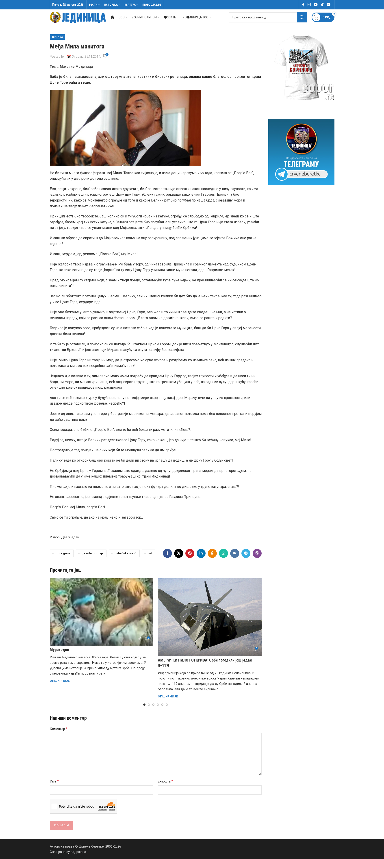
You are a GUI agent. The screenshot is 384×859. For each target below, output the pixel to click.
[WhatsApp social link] (223, 553)
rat (150, 553)
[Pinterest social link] (189, 553)
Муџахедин (59, 649)
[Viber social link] (257, 553)
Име (54, 781)
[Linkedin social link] (201, 553)
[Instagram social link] (309, 4)
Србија (57, 37)
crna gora (63, 553)
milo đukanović (125, 553)
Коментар (58, 729)
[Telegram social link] (328, 4)
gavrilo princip (92, 553)
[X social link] (178, 553)
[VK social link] (234, 553)
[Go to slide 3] (153, 704)
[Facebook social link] (303, 4)
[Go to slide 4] (158, 704)
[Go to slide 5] (162, 704)
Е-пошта (165, 781)
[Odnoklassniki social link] (212, 553)
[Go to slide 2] (149, 704)
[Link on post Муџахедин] (102, 612)
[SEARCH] (302, 17)
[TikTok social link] (322, 4)
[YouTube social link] (315, 4)
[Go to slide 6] (167, 704)
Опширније (60, 680)
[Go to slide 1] (144, 704)
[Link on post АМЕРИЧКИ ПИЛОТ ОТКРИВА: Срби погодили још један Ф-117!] (210, 617)
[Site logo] (78, 17)
